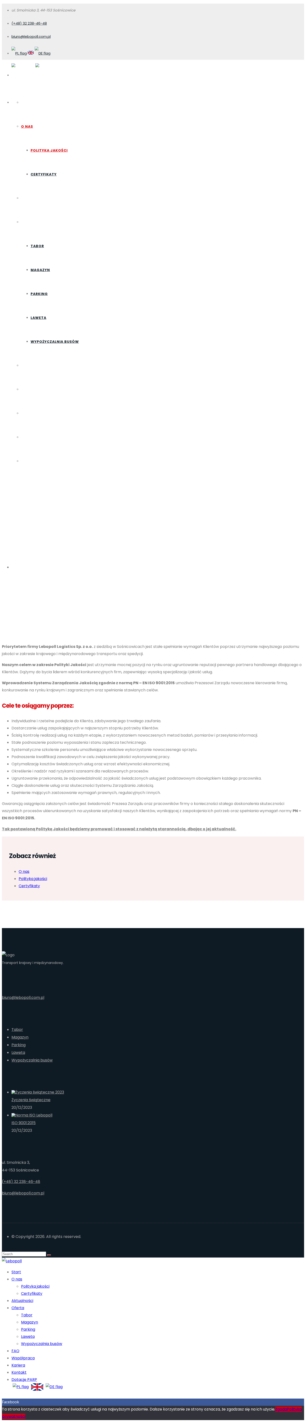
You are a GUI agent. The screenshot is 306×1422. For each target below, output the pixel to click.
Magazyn (40, 270)
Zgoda (281, 1409)
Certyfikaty (44, 174)
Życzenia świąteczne (30, 1100)
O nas (27, 126)
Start (27, 102)
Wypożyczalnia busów (55, 341)
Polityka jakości (49, 150)
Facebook (10, 1402)
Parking (39, 293)
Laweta (38, 317)
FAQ (25, 365)
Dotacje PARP (35, 461)
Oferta (28, 222)
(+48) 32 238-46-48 (29, 23)
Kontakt (30, 437)
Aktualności (35, 198)
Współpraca (34, 389)
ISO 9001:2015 (23, 1123)
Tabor (37, 246)
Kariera (29, 413)
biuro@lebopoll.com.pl (31, 36)
